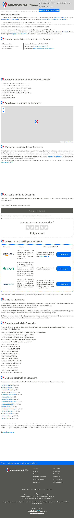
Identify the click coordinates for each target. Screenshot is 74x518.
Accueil (35, 468)
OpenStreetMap (69, 142)
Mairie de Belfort (7, 390)
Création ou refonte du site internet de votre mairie (37, 498)
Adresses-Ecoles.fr (53, 502)
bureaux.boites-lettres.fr (40, 502)
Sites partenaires (7, 502)
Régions (35, 471)
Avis (50, 7)
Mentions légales (58, 482)
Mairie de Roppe (7, 387)
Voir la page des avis (37, 210)
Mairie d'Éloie (6, 406)
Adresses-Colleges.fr (64, 502)
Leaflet (62, 142)
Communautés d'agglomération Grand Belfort (53, 19)
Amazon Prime (44, 256)
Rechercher (43, 7)
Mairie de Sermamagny (9, 409)
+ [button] (3, 109)
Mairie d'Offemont (7, 392)
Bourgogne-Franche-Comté (9, 19)
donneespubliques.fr (18, 502)
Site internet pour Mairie (50, 10)
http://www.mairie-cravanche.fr (42, 48)
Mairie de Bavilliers (8, 399)
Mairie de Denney (7, 416)
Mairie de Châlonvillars (9, 402)
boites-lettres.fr (29, 502)
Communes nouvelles (47, 3)
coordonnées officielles (55, 157)
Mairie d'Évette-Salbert (9, 394)
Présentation (57, 474)
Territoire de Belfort (60, 17)
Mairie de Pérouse (7, 413)
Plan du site (56, 476)
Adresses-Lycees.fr (37, 503)
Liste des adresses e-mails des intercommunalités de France (37, 496)
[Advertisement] (37, 63)
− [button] (3, 111)
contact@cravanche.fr (41, 46)
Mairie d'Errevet (7, 418)
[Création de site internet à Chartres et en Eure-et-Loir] (37, 511)
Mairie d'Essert (6, 397)
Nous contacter (57, 479)
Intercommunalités (64, 3)
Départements (37, 474)
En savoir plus (63, 254)
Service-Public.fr (6, 162)
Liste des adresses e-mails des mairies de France (37, 495)
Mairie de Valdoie (7, 385)
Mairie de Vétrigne (7, 411)
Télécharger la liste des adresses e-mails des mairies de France (19, 463)
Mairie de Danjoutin (8, 404)
